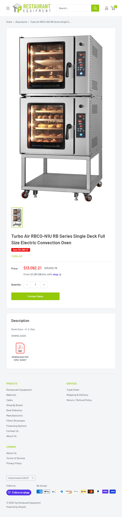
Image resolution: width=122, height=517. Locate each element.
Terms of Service (15, 458)
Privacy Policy (14, 463)
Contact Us (12, 430)
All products (21, 22)
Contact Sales (35, 296)
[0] (113, 8)
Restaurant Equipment (19, 389)
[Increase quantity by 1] (44, 284)
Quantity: (16, 284)
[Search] (95, 8)
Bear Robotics (14, 410)
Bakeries (11, 394)
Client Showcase (15, 420)
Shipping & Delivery (77, 394)
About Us (11, 435)
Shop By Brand (14, 405)
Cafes (9, 399)
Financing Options (16, 425)
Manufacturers (14, 415)
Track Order (73, 389)
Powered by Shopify (16, 507)
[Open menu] (8, 8)
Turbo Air (16, 256)
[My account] (106, 8)
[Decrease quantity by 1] (27, 284)
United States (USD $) (18, 478)
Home (9, 22)
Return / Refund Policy (79, 399)
